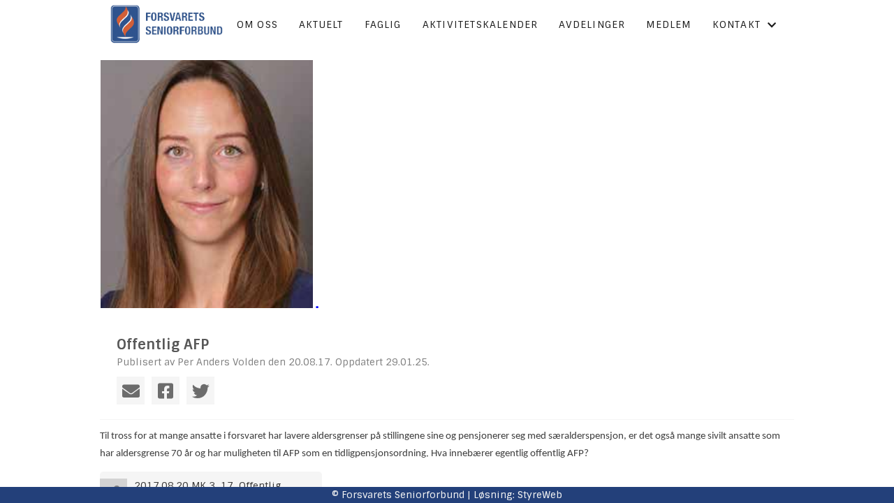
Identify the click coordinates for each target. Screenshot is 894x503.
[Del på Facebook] (165, 390)
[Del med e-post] (131, 390)
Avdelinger (592, 24)
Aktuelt (321, 24)
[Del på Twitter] (200, 390)
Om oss (257, 24)
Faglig (383, 24)
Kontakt (736, 24)
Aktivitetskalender (480, 24)
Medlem (668, 24)
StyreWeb (540, 494)
